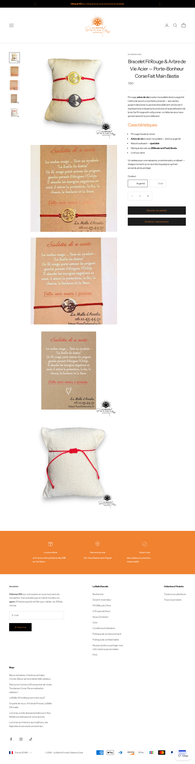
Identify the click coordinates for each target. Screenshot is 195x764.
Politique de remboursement (107, 633)
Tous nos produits (172, 599)
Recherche (98, 594)
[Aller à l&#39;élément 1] (14, 57)
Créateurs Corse (76, 752)
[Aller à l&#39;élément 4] (14, 99)
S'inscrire (20, 627)
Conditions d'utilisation (104, 628)
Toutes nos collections (175, 594)
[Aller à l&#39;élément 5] (14, 112)
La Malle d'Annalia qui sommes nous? (27, 697)
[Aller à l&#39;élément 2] (14, 71)
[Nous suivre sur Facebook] (11, 739)
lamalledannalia (134, 54)
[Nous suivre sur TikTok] (31, 739)
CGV (95, 622)
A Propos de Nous (101, 611)
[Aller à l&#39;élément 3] (14, 85)
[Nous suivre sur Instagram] (21, 739)
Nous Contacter (100, 616)
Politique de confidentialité (106, 639)
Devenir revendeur (102, 599)
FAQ (95, 654)
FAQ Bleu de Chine (102, 605)
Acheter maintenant (157, 221)
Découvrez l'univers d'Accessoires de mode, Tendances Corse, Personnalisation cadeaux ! (30, 688)
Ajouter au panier (156, 210)
